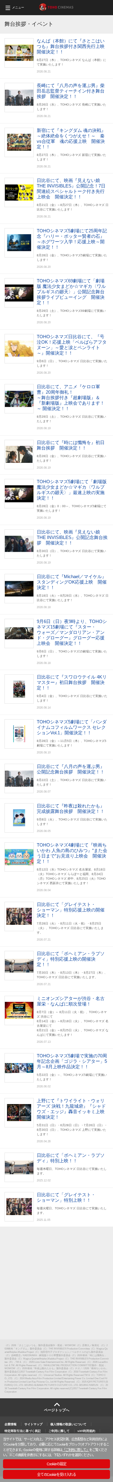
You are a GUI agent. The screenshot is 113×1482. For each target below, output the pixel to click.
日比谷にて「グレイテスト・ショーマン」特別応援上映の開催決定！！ (71, 910)
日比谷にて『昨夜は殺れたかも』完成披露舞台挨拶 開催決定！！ (71, 808)
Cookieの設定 (56, 1463)
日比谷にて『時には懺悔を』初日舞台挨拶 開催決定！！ (71, 445)
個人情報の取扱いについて (68, 1424)
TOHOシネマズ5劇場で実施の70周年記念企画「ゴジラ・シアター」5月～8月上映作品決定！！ (72, 1061)
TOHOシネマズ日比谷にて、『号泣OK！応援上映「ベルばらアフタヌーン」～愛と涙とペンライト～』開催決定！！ (72, 344)
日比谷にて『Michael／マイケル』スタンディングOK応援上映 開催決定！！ (72, 582)
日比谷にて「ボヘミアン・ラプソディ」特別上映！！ (71, 1158)
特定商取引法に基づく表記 (23, 1431)
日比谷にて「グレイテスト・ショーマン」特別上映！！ (66, 1197)
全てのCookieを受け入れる (56, 1474)
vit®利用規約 (86, 1431)
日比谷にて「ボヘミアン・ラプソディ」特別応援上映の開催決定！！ (71, 959)
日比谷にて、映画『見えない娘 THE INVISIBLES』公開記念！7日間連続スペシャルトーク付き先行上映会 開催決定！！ (71, 188)
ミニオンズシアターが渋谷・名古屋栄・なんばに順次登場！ (71, 1001)
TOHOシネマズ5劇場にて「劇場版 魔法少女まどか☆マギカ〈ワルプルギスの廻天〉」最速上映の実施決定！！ (72, 489)
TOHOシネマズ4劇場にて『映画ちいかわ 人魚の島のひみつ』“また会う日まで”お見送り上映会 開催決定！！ (72, 853)
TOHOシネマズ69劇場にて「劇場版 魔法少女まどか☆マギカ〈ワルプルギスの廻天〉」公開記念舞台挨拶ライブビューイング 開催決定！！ (71, 291)
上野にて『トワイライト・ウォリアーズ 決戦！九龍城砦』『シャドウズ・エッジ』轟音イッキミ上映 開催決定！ (73, 1109)
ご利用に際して (59, 1431)
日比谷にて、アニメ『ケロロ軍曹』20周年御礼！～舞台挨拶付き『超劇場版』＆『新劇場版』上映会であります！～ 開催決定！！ (71, 397)
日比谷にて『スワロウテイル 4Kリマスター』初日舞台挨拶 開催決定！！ (72, 682)
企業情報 (11, 1424)
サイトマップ (33, 1424)
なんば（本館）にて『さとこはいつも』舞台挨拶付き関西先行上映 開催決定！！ (73, 46)
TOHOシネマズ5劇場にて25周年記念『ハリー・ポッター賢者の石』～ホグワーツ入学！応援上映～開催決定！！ (72, 239)
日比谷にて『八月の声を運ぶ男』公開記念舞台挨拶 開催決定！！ (71, 769)
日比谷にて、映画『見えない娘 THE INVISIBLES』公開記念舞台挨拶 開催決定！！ (72, 537)
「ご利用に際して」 (75, 1449)
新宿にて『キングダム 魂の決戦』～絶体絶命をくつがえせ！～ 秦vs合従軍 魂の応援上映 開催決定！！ (71, 138)
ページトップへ (56, 1410)
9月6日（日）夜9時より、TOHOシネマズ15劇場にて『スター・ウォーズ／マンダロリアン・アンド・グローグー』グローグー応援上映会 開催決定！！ (72, 632)
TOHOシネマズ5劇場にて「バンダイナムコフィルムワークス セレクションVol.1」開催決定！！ (72, 727)
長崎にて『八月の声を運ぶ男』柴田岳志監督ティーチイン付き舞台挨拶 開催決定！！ (71, 91)
